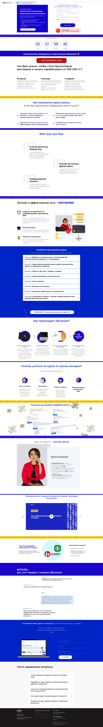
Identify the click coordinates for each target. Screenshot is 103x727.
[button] (52, 312)
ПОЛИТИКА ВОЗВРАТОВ (40, 715)
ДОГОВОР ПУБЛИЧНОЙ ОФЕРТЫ (42, 717)
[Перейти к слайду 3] (52, 531)
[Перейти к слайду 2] (51, 531)
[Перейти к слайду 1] (50, 531)
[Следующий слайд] (80, 516)
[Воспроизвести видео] (51, 516)
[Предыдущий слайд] (23, 516)
